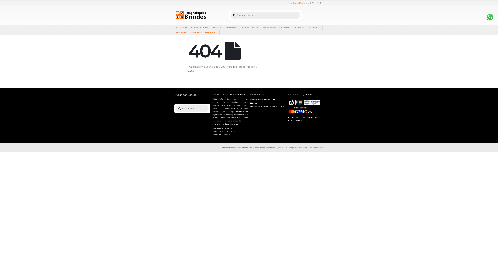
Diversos (216, 28)
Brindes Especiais (250, 28)
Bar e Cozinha (269, 28)
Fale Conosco (304, 3)
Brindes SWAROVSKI (200, 28)
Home (290, 3)
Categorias (181, 28)
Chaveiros (299, 28)
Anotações (231, 28)
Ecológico (181, 33)
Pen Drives (196, 33)
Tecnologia (210, 33)
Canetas (285, 28)
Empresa (296, 3)
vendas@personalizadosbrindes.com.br (267, 106)
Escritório (314, 28)
